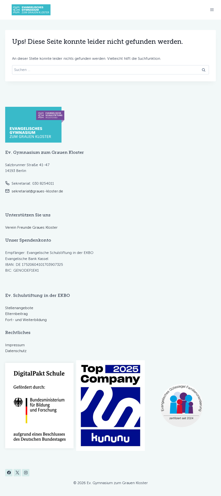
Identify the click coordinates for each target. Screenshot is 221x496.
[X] (17, 472)
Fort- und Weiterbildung (26, 320)
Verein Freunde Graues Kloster (31, 227)
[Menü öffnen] (212, 9)
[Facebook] (9, 472)
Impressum (15, 345)
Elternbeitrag (16, 314)
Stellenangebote (19, 308)
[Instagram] (25, 472)
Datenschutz (16, 351)
